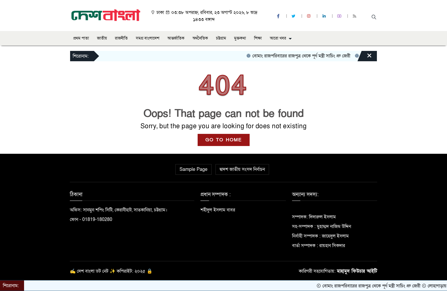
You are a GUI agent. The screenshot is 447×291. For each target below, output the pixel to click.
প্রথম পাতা (81, 38)
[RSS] (355, 16)
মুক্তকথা (240, 38)
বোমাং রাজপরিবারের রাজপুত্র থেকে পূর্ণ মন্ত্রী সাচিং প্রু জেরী (295, 56)
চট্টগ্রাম (221, 38)
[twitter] (294, 16)
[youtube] (340, 16)
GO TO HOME (223, 140)
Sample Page (193, 169)
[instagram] (309, 16)
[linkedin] (325, 16)
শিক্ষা (258, 38)
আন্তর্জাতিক (175, 38)
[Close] (364, 57)
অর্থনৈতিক (200, 38)
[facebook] (279, 16)
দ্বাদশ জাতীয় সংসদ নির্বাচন (242, 169)
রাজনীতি (121, 38)
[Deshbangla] (106, 15)
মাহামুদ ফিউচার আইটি (357, 271)
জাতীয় (102, 38)
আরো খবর (278, 38)
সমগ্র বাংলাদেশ (147, 38)
